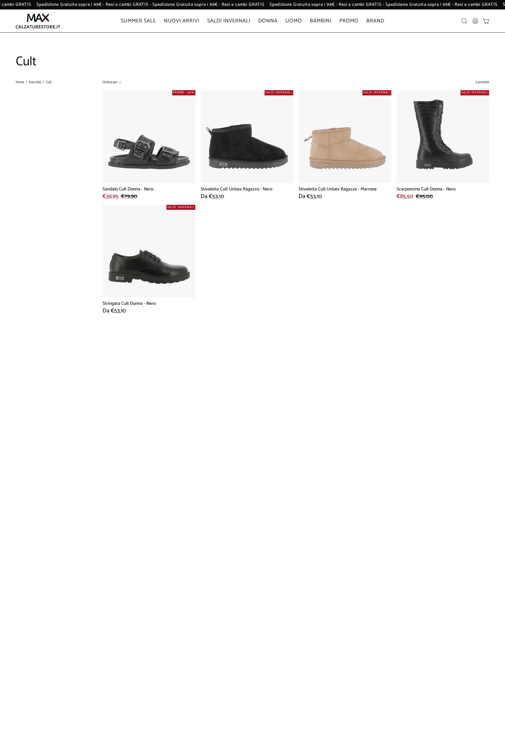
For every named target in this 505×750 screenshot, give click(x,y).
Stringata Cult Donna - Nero (129, 303)
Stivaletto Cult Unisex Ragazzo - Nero (236, 189)
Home (20, 82)
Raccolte (35, 82)
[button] (464, 21)
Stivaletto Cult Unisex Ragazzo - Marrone (338, 189)
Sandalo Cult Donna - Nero (128, 189)
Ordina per (110, 82)
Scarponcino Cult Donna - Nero (426, 189)
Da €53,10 (212, 197)
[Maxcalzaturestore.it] (38, 20)
